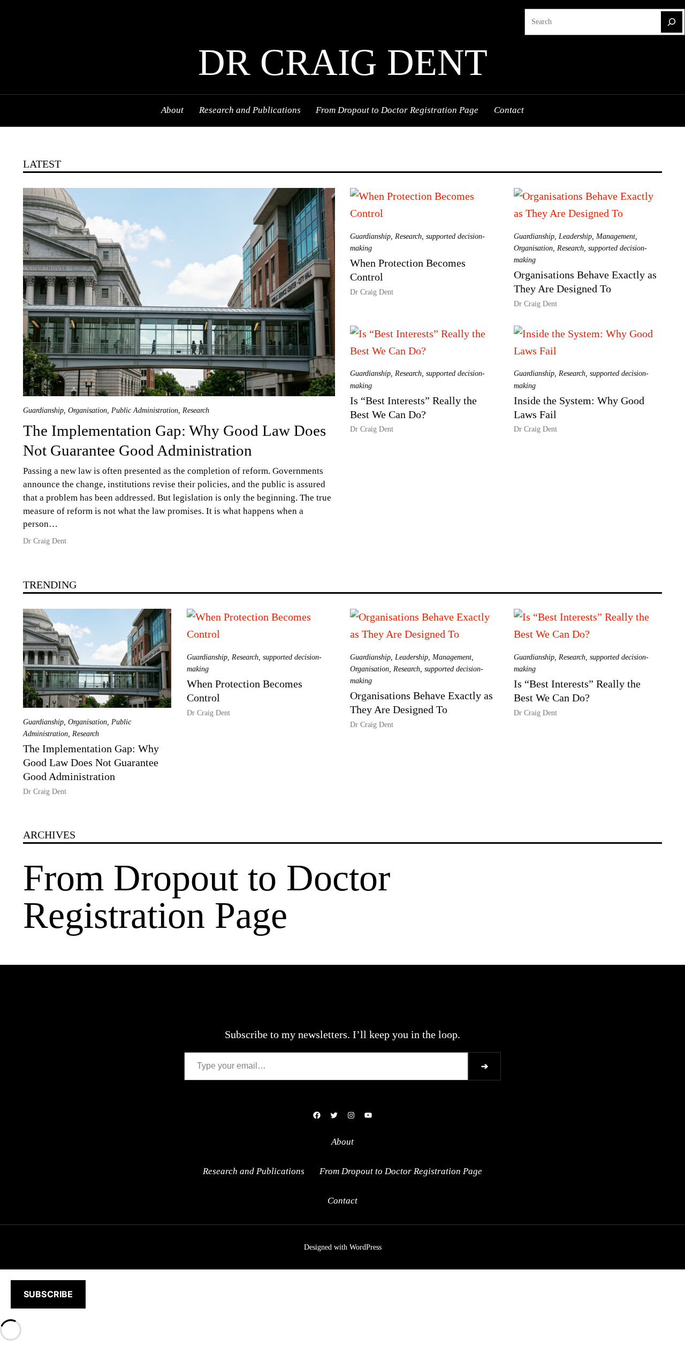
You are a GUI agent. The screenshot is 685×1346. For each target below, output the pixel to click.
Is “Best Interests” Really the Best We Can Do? (413, 407)
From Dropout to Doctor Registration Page (206, 896)
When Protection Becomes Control (408, 270)
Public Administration (144, 410)
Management (615, 236)
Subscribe (48, 1294)
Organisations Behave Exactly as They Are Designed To (585, 281)
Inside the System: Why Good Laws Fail (579, 407)
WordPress (365, 1247)
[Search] (671, 22)
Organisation (87, 410)
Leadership (575, 236)
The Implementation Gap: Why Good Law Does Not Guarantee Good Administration (174, 440)
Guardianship (43, 410)
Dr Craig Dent (343, 62)
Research (195, 410)
